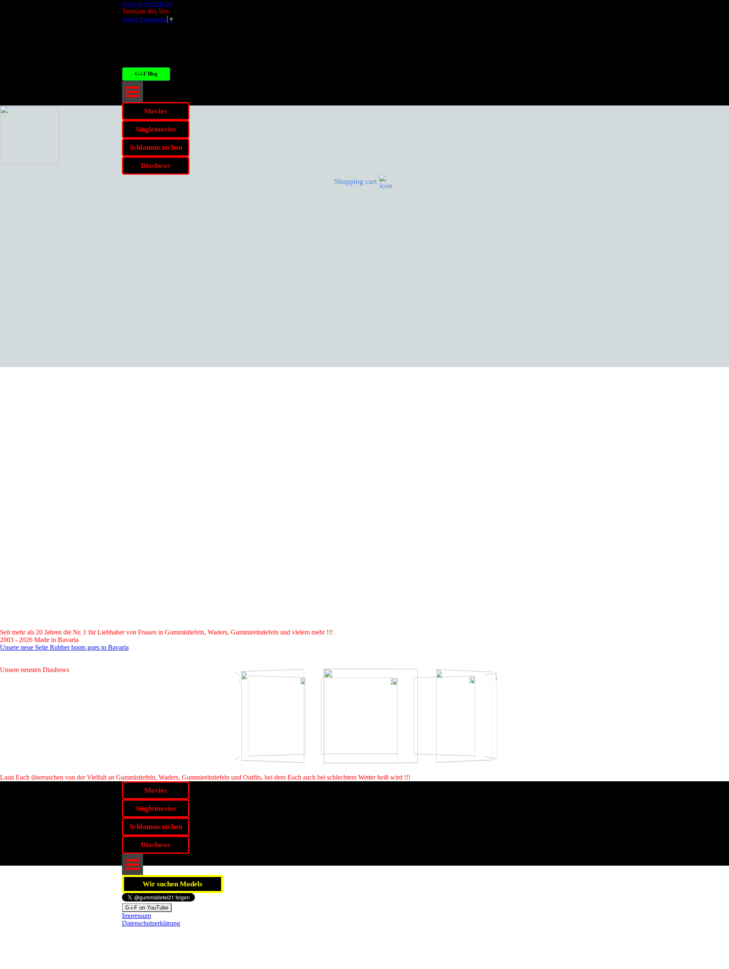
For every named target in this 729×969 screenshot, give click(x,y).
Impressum (136, 915)
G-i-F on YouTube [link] (146, 907)
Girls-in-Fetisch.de (146, 3)
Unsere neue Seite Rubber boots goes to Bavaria (64, 647)
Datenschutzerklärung (151, 923)
